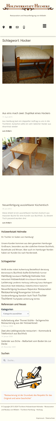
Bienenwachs (7, 272)
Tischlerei (6, 298)
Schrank (36, 292)
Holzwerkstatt (18, 279)
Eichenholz (34, 272)
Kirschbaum (31, 279)
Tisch (34, 295)
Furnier (43, 272)
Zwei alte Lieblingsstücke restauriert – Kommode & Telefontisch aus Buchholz (26, 332)
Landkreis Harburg (21, 282)
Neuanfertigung (9, 289)
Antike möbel (12, 269)
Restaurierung (9, 292)
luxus (40, 282)
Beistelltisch (35, 269)
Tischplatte (18, 298)
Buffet (26, 272)
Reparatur (32, 289)
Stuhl (29, 295)
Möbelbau (20, 286)
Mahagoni (47, 282)
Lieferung (33, 282)
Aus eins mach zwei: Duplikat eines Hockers (26, 113)
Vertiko (37, 299)
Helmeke (35, 275)
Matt (13, 286)
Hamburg (6, 275)
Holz (43, 276)
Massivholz (6, 286)
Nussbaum (22, 289)
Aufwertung (24, 269)
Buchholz (18, 272)
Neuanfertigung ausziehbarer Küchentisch (25, 204)
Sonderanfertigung (9, 295)
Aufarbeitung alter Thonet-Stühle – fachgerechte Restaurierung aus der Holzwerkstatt (25, 322)
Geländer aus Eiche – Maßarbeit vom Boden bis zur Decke (26, 342)
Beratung (45, 269)
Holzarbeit (5, 279)
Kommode (41, 279)
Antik (3, 269)
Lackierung (6, 282)
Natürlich (43, 286)
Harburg (25, 275)
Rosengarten (24, 292)
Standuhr (22, 295)
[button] (44, 26)
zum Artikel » (7, 131)
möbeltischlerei (32, 286)
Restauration (44, 289)
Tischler (42, 295)
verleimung (28, 298)
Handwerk (16, 276)
